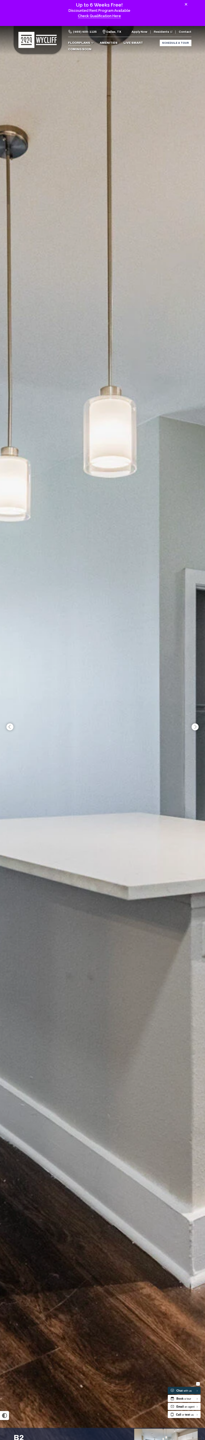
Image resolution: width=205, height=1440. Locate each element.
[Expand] (197, 1421)
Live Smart (133, 42)
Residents (161, 31)
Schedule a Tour (175, 43)
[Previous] (9, 727)
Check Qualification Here (99, 16)
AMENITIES (109, 42)
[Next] (195, 727)
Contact (185, 31)
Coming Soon (79, 49)
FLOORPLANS (79, 42)
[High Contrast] (4, 1415)
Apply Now (139, 31)
